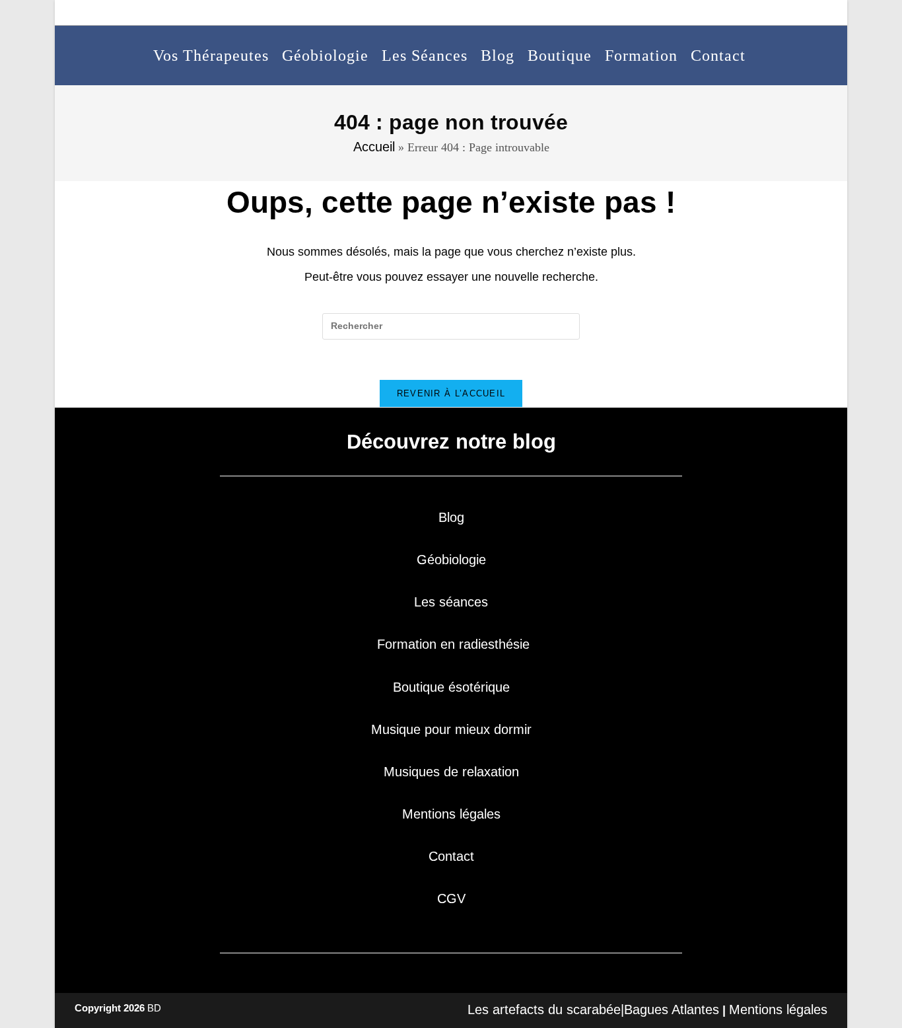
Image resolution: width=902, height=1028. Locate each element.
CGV (451, 898)
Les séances (451, 602)
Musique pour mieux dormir (451, 729)
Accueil (374, 146)
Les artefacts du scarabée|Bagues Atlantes (593, 1009)
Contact (451, 856)
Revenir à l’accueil (451, 393)
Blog (451, 517)
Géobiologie (451, 559)
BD (154, 1007)
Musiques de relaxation (451, 771)
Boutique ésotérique (451, 687)
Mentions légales (451, 814)
